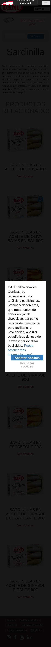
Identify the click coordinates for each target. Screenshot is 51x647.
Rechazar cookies (27, 364)
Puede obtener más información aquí (20, 350)
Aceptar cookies (27, 358)
